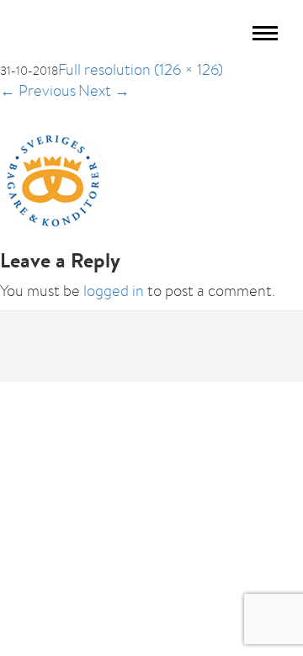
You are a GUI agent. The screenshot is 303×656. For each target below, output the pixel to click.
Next (104, 90)
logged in (113, 290)
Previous (38, 90)
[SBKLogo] (53, 178)
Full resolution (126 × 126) (140, 69)
